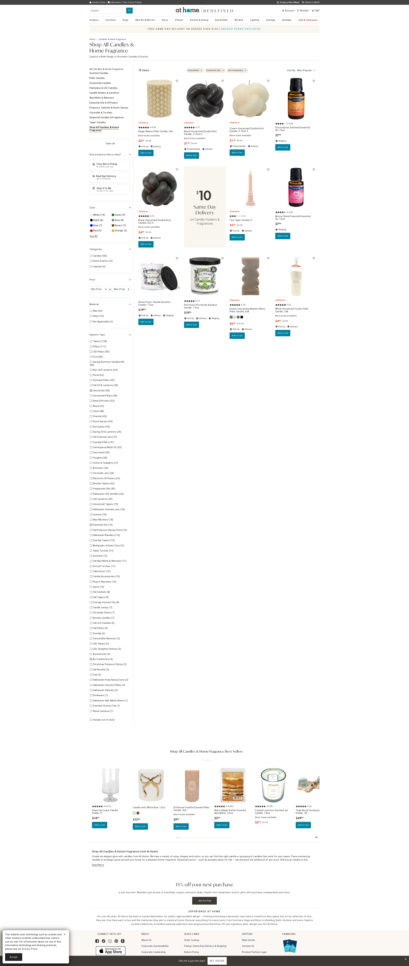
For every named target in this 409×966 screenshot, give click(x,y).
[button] (204, 10)
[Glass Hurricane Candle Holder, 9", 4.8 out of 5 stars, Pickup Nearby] (110, 785)
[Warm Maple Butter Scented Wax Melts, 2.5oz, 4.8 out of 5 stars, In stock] (232, 785)
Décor (92, 39)
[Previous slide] (311, 837)
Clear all (110, 143)
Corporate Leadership (153, 952)
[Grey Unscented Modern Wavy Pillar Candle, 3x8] (238, 317)
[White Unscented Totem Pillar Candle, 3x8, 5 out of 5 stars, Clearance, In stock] (296, 276)
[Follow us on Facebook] (97, 941)
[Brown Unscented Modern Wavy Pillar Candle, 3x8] (231, 317)
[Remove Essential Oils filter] (223, 70)
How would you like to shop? (105, 154)
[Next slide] (316, 837)
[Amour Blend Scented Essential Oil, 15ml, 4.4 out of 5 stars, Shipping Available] (296, 187)
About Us (146, 940)
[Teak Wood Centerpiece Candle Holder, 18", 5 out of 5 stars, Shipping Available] (314, 785)
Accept (14, 957)
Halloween (115, 2)
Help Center (248, 940)
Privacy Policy (30, 949)
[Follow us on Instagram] (110, 941)
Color (92, 207)
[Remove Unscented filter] (201, 70)
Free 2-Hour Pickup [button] (132, 2)
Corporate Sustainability (155, 946)
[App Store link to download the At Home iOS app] (110, 951)
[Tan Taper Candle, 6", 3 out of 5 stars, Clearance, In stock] (250, 187)
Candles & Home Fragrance (112, 39)
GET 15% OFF (217, 961)
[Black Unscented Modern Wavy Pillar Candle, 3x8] (242, 317)
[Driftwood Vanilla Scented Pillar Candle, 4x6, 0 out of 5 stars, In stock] (192, 785)
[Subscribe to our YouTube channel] (123, 941)
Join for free (204, 900)
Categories (95, 249)
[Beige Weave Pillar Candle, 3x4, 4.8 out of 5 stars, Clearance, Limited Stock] (159, 99)
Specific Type (97, 334)
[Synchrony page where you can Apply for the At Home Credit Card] (289, 945)
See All (94, 236)
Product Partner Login (254, 952)
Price (92, 279)
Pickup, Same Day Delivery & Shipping (205, 946)
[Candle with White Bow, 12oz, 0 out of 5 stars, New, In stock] (151, 785)
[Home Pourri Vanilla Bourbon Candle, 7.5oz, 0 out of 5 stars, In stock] (159, 276)
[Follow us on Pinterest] (116, 941)
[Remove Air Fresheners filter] (245, 70)
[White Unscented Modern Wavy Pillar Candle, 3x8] (235, 317)
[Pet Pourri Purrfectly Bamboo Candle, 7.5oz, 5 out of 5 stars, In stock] (205, 276)
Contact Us (248, 946)
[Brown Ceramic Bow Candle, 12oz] (138, 813)
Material (94, 304)
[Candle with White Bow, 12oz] (134, 813)
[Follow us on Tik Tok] (103, 941)
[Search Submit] (129, 10)
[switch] (177, 81)
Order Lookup (191, 940)
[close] (64, 935)
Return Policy (191, 952)
